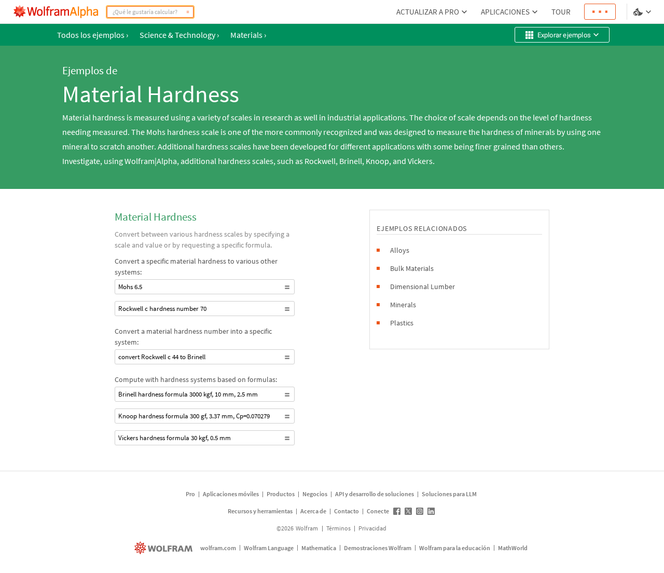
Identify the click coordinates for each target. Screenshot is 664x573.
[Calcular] (187, 12)
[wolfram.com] (165, 548)
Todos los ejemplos (92, 35)
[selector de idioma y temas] (643, 12)
